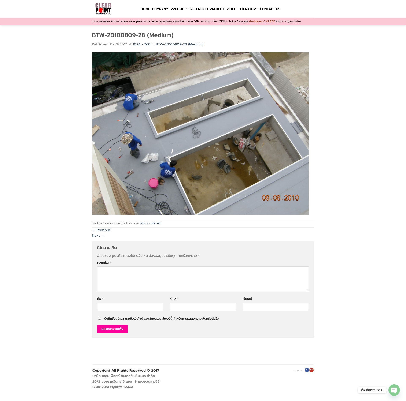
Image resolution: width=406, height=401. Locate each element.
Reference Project (207, 8)
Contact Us (270, 8)
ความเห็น (104, 262)
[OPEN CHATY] (394, 390)
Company (160, 8)
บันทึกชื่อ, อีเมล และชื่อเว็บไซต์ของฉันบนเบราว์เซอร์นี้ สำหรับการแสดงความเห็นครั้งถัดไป (161, 318)
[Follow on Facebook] (307, 370)
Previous (101, 230)
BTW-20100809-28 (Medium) (179, 44)
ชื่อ (100, 299)
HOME (145, 8)
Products (179, 8)
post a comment (151, 223)
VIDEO (231, 8)
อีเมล (174, 299)
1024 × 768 (141, 44)
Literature (248, 8)
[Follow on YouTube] (311, 370)
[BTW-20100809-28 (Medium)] (200, 133)
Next (98, 235)
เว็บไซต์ (247, 299)
